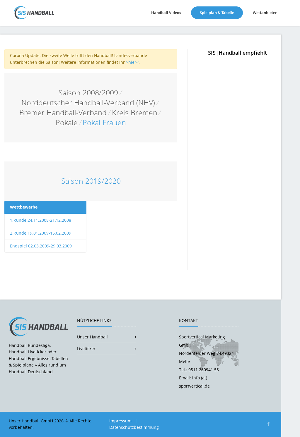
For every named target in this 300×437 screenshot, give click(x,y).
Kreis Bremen (134, 112)
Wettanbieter (265, 12)
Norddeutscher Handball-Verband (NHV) (88, 102)
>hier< (132, 62)
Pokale (67, 122)
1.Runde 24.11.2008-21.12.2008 (40, 220)
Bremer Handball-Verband (63, 112)
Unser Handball (92, 337)
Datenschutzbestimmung (134, 427)
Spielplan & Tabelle (221, 12)
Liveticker (86, 348)
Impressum (120, 421)
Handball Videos (166, 12)
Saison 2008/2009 (88, 92)
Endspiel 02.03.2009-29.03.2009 (41, 246)
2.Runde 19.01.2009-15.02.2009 (40, 233)
